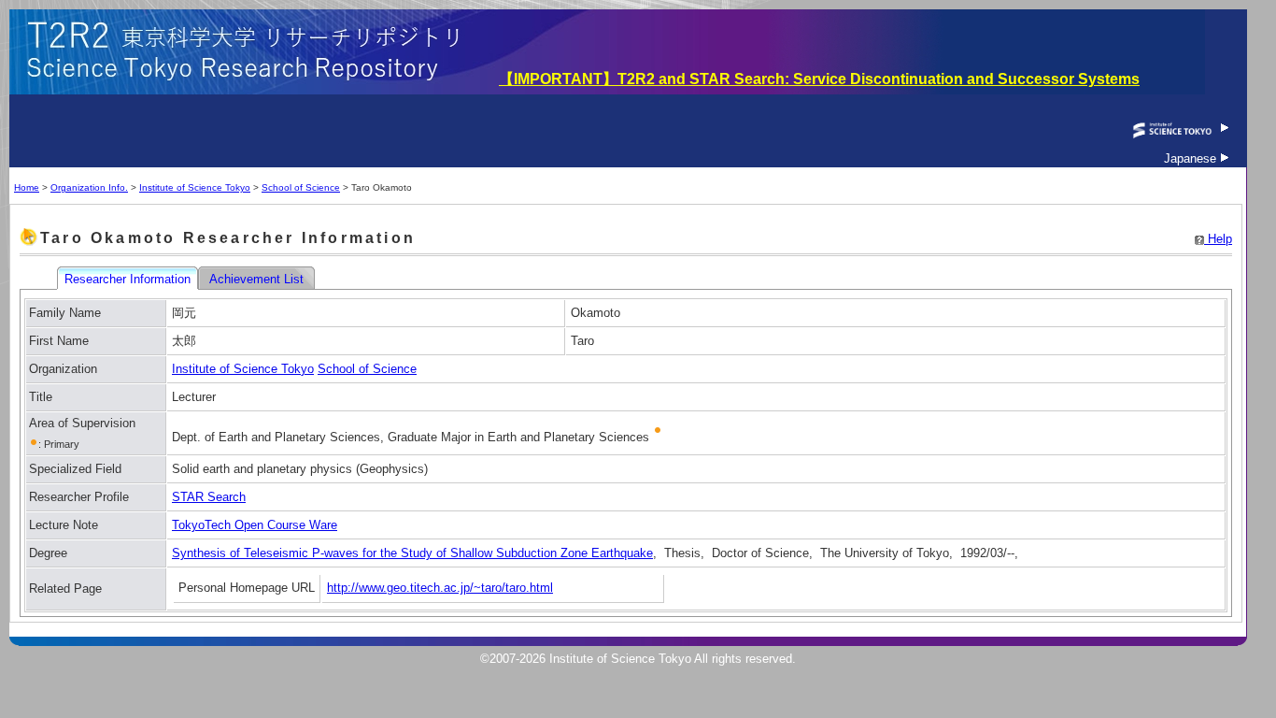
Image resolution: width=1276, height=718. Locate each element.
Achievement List (258, 279)
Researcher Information (129, 279)
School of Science (301, 187)
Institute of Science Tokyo (194, 187)
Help (1218, 239)
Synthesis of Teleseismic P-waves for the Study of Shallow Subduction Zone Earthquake (412, 553)
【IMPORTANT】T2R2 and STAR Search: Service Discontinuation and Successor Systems (819, 79)
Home (26, 187)
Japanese (1192, 158)
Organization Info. (89, 187)
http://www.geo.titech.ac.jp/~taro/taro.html (440, 588)
